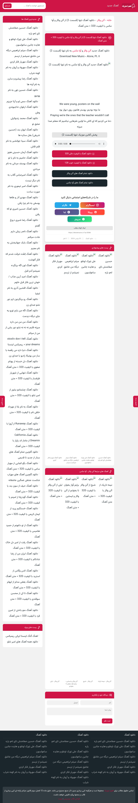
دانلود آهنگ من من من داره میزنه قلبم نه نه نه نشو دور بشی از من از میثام (22, 327)
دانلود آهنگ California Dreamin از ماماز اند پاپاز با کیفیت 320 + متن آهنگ (26, 440)
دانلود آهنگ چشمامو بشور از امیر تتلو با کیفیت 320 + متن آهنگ (24, 395)
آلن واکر (101, 20)
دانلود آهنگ (89, 238)
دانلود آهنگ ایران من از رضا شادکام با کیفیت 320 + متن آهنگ (25, 559)
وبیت (60, 798)
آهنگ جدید (112, 6)
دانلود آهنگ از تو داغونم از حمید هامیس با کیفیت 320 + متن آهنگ (23, 531)
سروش (77, 219)
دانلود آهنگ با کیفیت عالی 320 (78, 153)
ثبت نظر (107, 721)
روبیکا (90, 212)
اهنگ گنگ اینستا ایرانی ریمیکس (22, 636)
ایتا (64, 212)
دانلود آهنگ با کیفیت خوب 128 (78, 163)
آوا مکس (76, 51)
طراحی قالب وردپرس (72, 798)
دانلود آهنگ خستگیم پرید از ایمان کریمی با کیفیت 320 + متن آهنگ (23, 514)
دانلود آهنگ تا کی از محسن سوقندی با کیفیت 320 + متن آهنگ (25, 599)
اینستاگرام (90, 205)
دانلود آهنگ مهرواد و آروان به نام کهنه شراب (113, 772)
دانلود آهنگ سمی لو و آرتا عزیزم (22, 101)
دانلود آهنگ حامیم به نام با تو (23, 158)
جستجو (7, 5)
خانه (109, 20)
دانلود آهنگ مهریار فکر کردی (24, 62)
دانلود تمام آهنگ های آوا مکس (79, 183)
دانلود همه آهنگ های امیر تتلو (22, 642)
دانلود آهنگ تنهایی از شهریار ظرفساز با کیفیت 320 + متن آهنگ (25, 378)
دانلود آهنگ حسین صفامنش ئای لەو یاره (114, 741)
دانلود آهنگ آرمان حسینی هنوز (22, 152)
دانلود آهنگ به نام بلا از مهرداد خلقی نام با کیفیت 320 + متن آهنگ (24, 412)
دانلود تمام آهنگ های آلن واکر (80, 173)
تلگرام (64, 205)
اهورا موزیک (109, 790)
